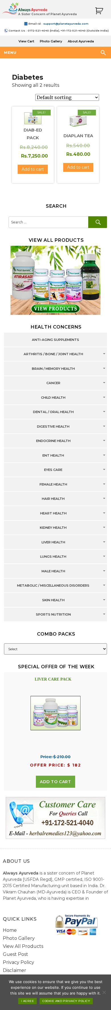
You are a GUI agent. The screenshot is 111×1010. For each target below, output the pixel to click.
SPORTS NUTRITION (53, 615)
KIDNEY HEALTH (53, 528)
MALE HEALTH (53, 571)
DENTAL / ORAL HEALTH (53, 412)
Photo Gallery (51, 41)
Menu (10, 52)
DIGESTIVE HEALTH (53, 427)
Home (10, 930)
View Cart (26, 41)
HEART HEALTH (53, 513)
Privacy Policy (18, 962)
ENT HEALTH (53, 455)
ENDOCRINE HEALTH (53, 441)
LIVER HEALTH (53, 542)
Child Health (53, 398)
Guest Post (15, 954)
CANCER (53, 383)
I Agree (27, 1001)
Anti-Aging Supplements (55, 340)
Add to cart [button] (33, 169)
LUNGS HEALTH (53, 557)
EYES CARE (53, 470)
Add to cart (55, 781)
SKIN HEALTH (53, 600)
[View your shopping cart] (99, 11)
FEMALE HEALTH (53, 484)
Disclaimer (14, 970)
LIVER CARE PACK (53, 679)
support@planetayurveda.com (66, 23)
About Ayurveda (81, 41)
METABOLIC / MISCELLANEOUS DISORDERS (53, 586)
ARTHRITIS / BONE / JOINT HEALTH (53, 354)
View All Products (23, 946)
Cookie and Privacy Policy (66, 1001)
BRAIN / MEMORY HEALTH (53, 369)
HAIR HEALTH (53, 499)
